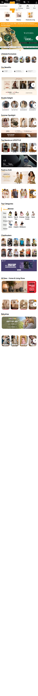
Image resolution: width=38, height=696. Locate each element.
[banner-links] (19, 93)
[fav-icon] (20, 6)
